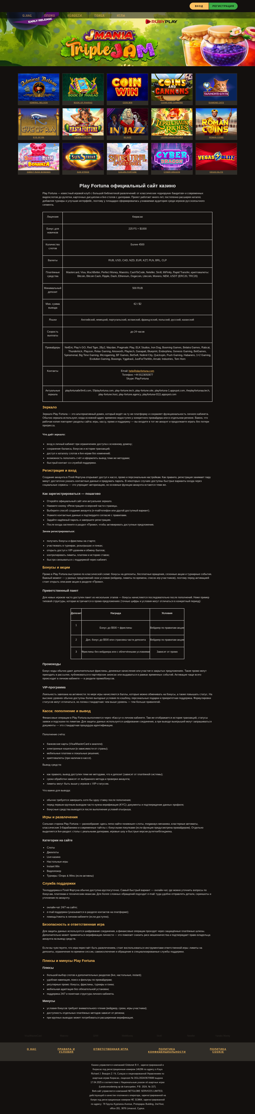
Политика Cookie (218, 1050)
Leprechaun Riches (172, 137)
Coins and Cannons (172, 102)
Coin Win (127, 102)
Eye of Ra (38, 137)
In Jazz (127, 137)
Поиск (99, 15)
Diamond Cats (216, 102)
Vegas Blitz (216, 172)
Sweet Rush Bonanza (39, 172)
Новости (74, 15)
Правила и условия (66, 1050)
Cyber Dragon (172, 172)
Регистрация (223, 6)
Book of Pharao (83, 102)
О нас (27, 15)
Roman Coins (216, 137)
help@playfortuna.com (141, 370)
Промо (49, 15)
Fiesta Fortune (83, 137)
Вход (199, 6)
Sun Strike (83, 172)
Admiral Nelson (39, 102)
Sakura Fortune (127, 172)
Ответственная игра (110, 1049)
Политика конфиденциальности (167, 1050)
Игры (121, 15)
